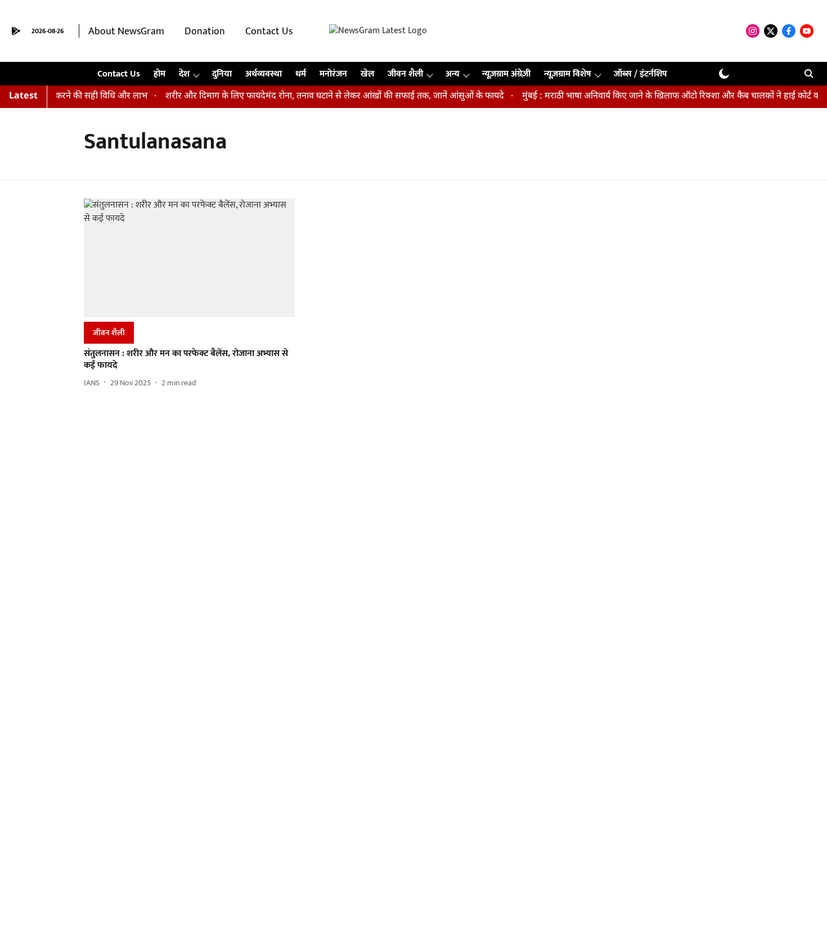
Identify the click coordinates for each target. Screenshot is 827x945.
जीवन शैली (405, 74)
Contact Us (269, 31)
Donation (205, 31)
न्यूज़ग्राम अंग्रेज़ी (506, 74)
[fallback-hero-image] (189, 258)
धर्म (300, 74)
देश (184, 74)
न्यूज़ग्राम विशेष (567, 74)
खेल (367, 74)
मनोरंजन (333, 74)
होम (159, 74)
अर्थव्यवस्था (263, 74)
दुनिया (222, 74)
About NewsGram (126, 31)
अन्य (453, 74)
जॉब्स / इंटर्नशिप (640, 74)
